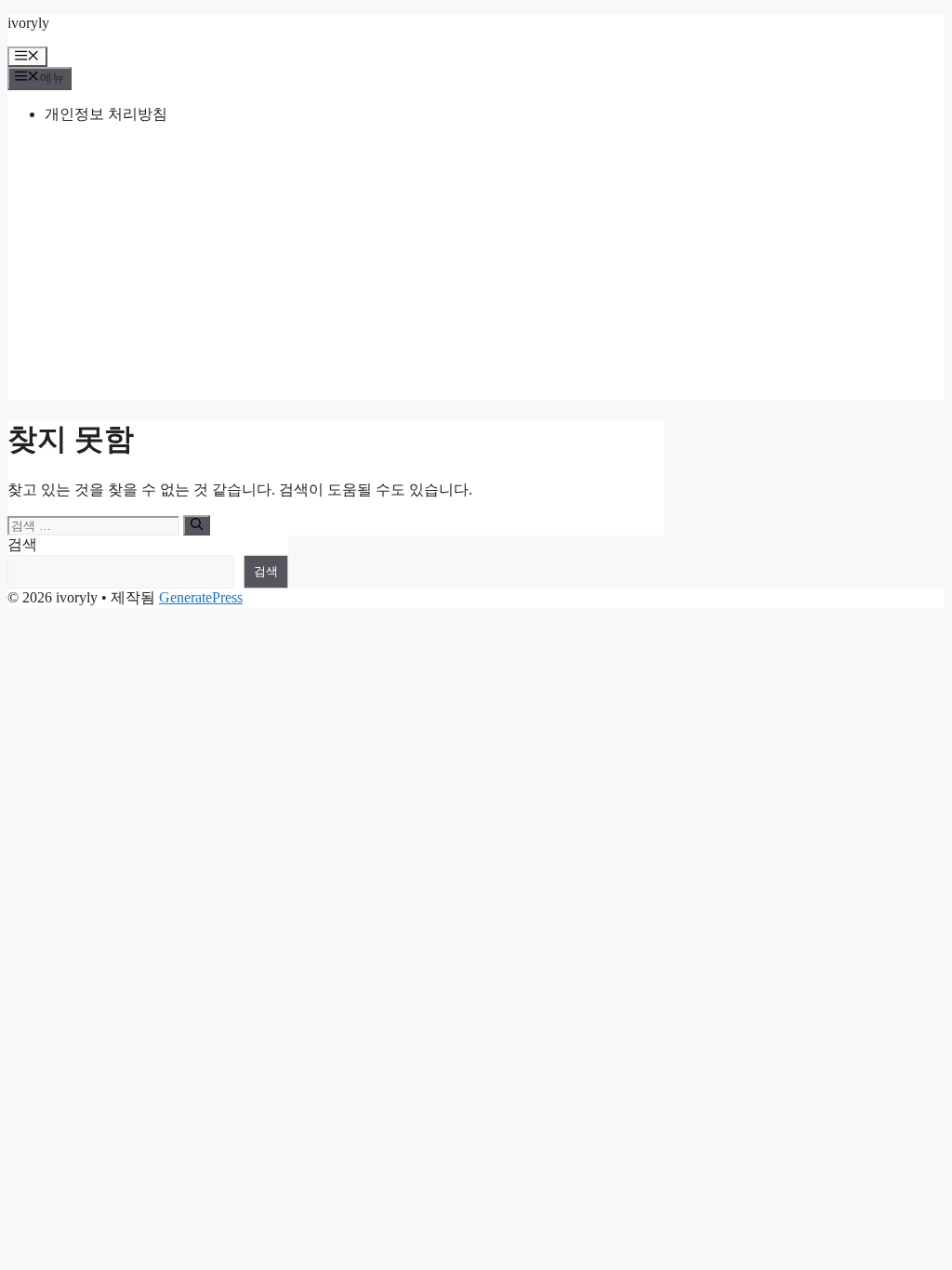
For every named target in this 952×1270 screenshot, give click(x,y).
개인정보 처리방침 (106, 114)
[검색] (196, 525)
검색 (22, 544)
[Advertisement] (476, 269)
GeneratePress (201, 597)
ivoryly (28, 23)
